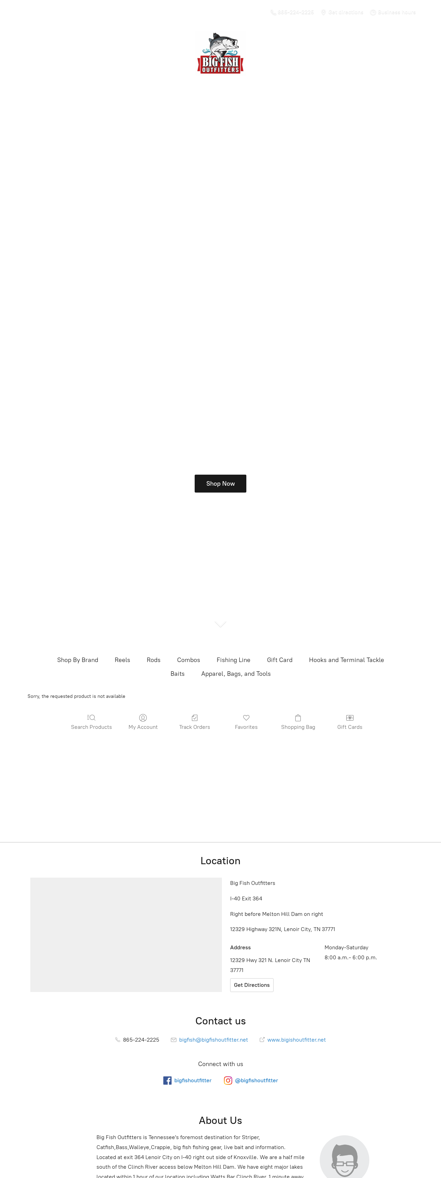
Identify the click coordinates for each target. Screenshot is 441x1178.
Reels (122, 660)
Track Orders (194, 727)
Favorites (246, 727)
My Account (143, 727)
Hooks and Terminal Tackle (346, 660)
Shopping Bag (298, 727)
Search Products (91, 727)
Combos (188, 660)
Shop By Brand (77, 660)
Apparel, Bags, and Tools (236, 674)
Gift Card (280, 660)
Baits (178, 674)
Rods (154, 660)
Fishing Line (233, 660)
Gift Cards (349, 727)
